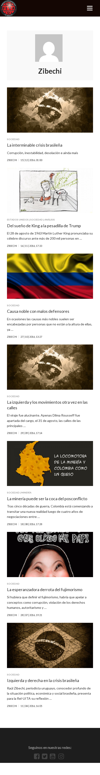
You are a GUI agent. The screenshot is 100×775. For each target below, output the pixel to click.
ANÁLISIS (49, 219)
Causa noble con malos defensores (38, 311)
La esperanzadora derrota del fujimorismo (44, 589)
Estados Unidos (18, 219)
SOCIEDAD (13, 139)
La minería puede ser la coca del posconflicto (47, 498)
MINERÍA (26, 492)
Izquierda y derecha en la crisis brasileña (43, 680)
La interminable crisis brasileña (34, 145)
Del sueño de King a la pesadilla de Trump (44, 225)
